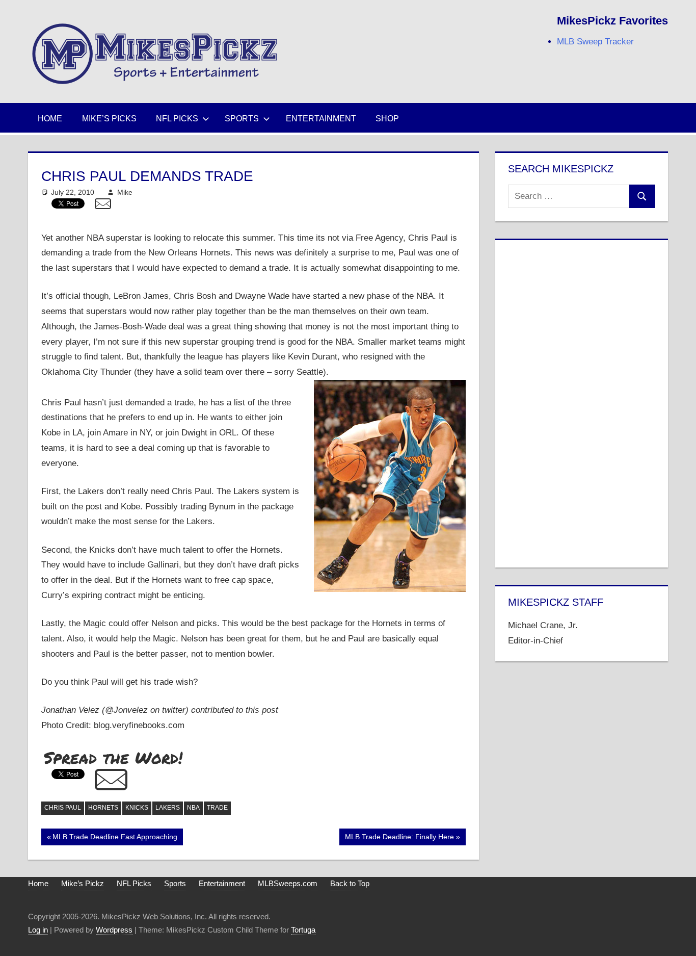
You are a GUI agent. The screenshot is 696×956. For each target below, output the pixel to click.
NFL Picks (177, 118)
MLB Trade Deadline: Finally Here (399, 838)
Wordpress (114, 929)
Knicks (136, 807)
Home (50, 118)
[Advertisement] (581, 402)
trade (217, 807)
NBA (193, 807)
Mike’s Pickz (82, 883)
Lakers (167, 807)
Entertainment (321, 118)
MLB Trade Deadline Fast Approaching (114, 838)
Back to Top (349, 883)
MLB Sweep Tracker (595, 41)
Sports (242, 118)
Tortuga (303, 929)
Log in (38, 929)
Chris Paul (62, 807)
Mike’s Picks (109, 118)
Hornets (103, 807)
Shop (387, 118)
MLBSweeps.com (287, 883)
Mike (124, 192)
